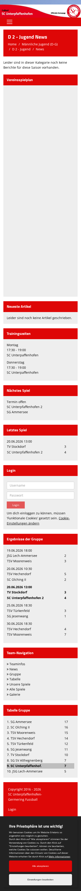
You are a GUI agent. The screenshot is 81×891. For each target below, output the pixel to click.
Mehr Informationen (59, 856)
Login (12, 809)
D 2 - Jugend (21, 49)
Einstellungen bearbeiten (40, 879)
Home (12, 44)
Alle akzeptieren (40, 866)
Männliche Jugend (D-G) (40, 44)
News (40, 49)
